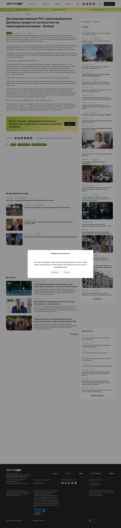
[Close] (89, 253)
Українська (55, 272)
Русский (66, 272)
